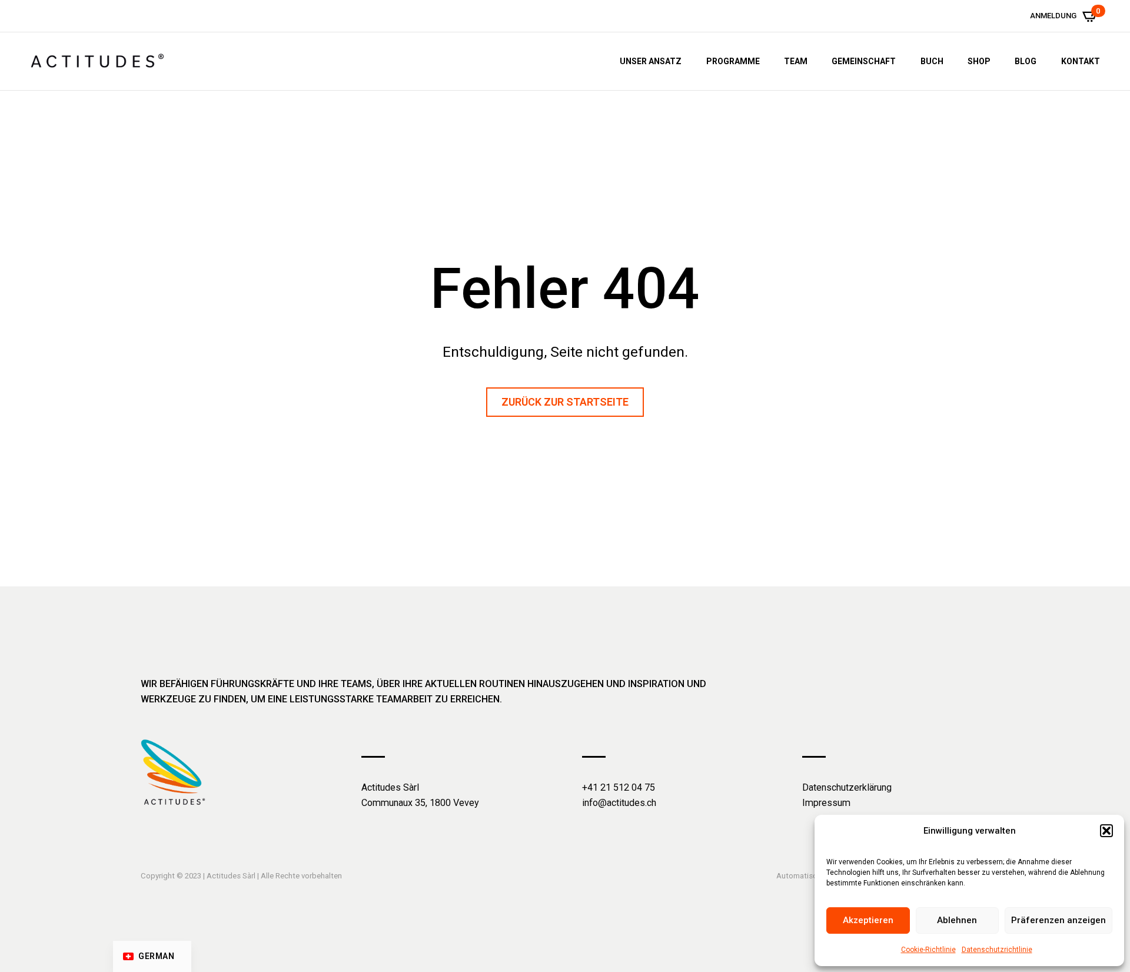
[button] (1106, 831)
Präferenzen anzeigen (1058, 920)
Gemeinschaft (864, 61)
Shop (979, 61)
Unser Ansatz (651, 61)
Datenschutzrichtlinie (997, 950)
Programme (733, 61)
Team (795, 61)
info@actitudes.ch (619, 802)
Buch (931, 61)
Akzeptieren (868, 920)
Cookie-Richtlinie (928, 950)
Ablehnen (957, 920)
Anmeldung (1053, 15)
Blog (1025, 61)
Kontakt (1080, 61)
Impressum (826, 802)
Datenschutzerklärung (847, 787)
